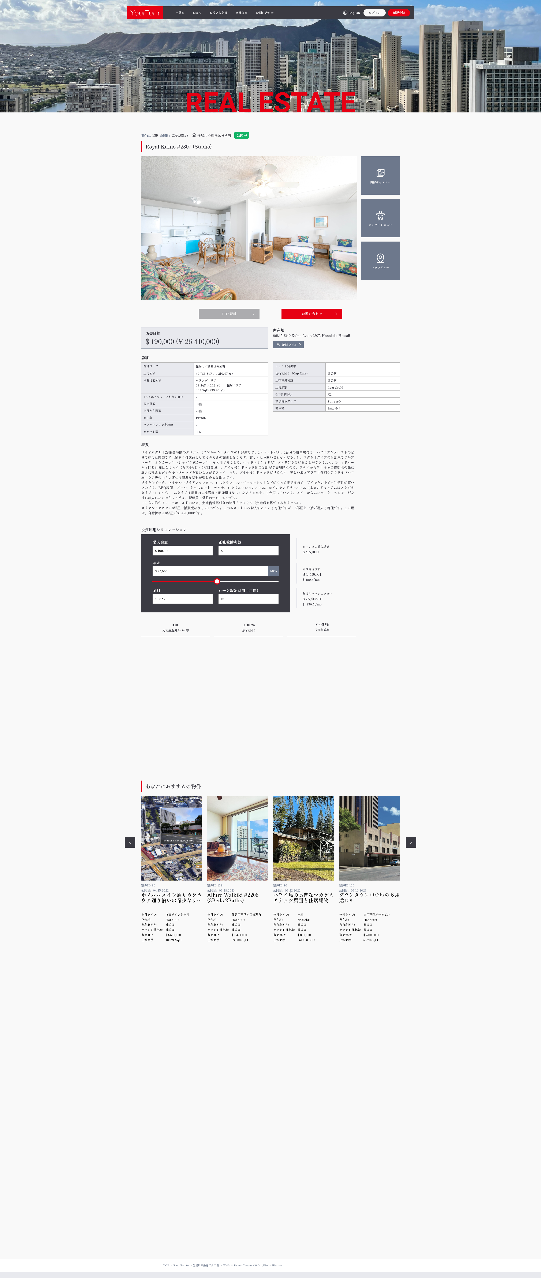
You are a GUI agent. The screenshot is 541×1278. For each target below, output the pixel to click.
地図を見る (289, 345)
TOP (166, 1265)
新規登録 (399, 13)
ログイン (375, 13)
